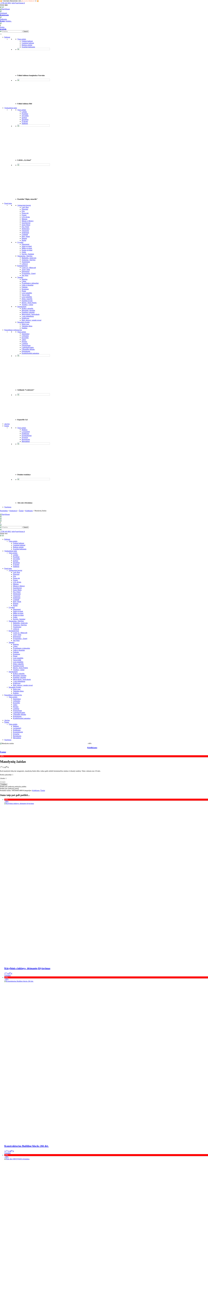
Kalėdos (24, 328)
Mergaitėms (26, 441)
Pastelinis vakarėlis (28, 312)
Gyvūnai (20, 242)
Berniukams (26, 439)
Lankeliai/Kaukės (28, 347)
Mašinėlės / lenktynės (29, 258)
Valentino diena (27, 326)
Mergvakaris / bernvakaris (30, 314)
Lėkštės (24, 112)
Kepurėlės (25, 338)
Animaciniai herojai (24, 205)
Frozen (24, 215)
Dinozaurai (25, 244)
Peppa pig (25, 213)
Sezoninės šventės (23, 322)
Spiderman (25, 232)
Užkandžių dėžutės (28, 349)
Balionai (7, 37)
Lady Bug (25, 207)
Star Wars (25, 275)
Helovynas (25, 324)
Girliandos (25, 336)
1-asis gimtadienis (28, 316)
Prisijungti (3, 13)
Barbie (24, 240)
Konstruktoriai (27, 435)
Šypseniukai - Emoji (29, 273)
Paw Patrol (25, 227)
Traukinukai (26, 262)
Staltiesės (25, 123)
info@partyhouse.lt (18, 3)
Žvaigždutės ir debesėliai (30, 283)
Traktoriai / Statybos (28, 260)
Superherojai (26, 223)
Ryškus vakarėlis (27, 308)
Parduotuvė (13, 511)
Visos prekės (21, 39)
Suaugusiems (21, 306)
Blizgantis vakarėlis (28, 310)
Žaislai (6, 426)
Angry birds (26, 269)
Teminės (20, 277)
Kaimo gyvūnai (27, 250)
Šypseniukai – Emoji (20, 638)
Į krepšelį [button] (7, 975)
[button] (13, 787)
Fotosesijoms (26, 345)
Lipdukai (25, 343)
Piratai (24, 291)
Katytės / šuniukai (28, 254)
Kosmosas (25, 289)
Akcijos (7, 424)
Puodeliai (25, 114)
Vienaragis (25, 231)
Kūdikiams (25, 434)
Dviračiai (25, 437)
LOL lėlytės (26, 217)
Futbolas (25, 287)
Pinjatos (24, 341)
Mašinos (24, 430)
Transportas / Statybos (24, 256)
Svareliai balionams (28, 47)
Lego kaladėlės (27, 293)
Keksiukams (26, 351)
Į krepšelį (4, 784)
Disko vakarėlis (27, 299)
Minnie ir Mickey (28, 221)
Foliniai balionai (27, 41)
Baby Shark (26, 236)
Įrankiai (24, 118)
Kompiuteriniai (22, 266)
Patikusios (3, 20)
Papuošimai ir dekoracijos (13, 330)
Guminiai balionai (28, 43)
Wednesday (26, 229)
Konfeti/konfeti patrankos (30, 353)
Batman (24, 238)
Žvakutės (25, 121)
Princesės (25, 209)
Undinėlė (25, 234)
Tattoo (24, 340)
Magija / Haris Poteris (29, 303)
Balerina (24, 279)
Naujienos (7, 507)
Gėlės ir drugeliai (27, 285)
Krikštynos (25, 318)
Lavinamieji (26, 432)
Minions (24, 219)
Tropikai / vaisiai (27, 305)
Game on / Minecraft (29, 268)
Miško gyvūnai (27, 248)
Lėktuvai (25, 264)
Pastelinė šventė (27, 301)
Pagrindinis (4, 511)
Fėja (23, 211)
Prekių (3, 28)
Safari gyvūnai (27, 246)
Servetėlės (25, 116)
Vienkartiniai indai (10, 108)
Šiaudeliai (25, 119)
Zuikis (24, 252)
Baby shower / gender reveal (31, 320)
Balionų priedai (27, 45)
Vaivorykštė (26, 295)
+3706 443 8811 (5, 3)
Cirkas (24, 281)
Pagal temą (8, 203)
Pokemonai (25, 271)
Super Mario (26, 225)
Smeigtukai (25, 334)
